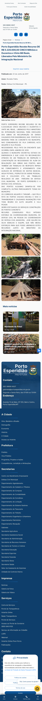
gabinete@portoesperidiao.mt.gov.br (16, 389)
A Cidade (4, 436)
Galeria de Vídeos (8, 592)
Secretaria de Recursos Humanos (13, 542)
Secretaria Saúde (7, 564)
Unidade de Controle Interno (12, 572)
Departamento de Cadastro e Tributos (15, 487)
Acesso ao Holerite (8, 440)
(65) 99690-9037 (9, 25)
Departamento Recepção (10, 524)
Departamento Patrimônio (11, 520)
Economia (5, 429)
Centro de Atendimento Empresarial (14, 476)
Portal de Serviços (8, 620)
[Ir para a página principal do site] (21, 16)
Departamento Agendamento (12, 483)
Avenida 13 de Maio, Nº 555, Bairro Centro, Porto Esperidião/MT (19, 403)
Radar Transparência (9, 616)
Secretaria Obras (7, 561)
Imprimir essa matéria (21, 69)
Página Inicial (7, 40)
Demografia (5, 425)
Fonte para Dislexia (12, 6)
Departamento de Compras (11, 491)
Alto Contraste (22, 3)
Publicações (5, 645)
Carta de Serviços (8, 605)
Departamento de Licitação (11, 502)
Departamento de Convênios (12, 498)
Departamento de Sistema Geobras (14, 505)
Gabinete (4, 527)
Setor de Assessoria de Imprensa (13, 568)
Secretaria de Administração (11, 539)
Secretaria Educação (9, 550)
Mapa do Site (33, 3)
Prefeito (4, 452)
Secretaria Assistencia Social (12, 535)
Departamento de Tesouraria (12, 509)
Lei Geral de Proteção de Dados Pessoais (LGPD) (20, 670)
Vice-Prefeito (6, 456)
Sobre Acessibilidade (30, 6)
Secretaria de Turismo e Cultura (13, 546)
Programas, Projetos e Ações (12, 460)
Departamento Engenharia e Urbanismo (16, 516)
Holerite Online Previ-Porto (11, 641)
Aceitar (20, 693)
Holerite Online (6, 612)
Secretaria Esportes (8, 553)
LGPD (3, 634)
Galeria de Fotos (7, 589)
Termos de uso (20, 688)
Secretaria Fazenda (8, 557)
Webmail (4, 637)
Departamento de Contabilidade (13, 494)
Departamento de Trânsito (11, 513)
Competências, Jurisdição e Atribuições (16, 463)
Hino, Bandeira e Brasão (10, 421)
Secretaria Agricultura (9, 531)
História (4, 432)
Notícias (17, 40)
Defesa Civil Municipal (9, 480)
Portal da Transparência (10, 609)
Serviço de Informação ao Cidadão (14, 630)
